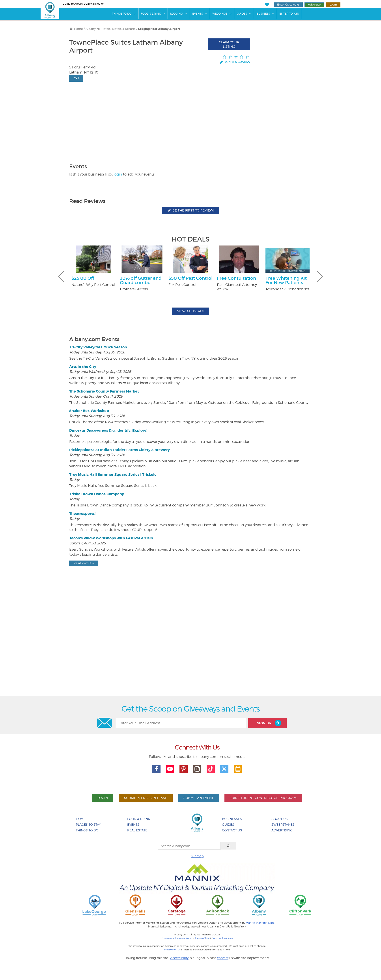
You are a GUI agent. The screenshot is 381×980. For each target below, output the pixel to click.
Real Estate (137, 830)
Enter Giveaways (288, 4)
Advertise (314, 4)
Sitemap (197, 856)
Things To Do (121, 13)
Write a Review (237, 62)
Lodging (176, 13)
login (118, 174)
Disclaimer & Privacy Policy (177, 938)
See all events (82, 563)
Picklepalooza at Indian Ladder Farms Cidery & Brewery (119, 450)
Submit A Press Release (145, 798)
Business (263, 13)
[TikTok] (211, 769)
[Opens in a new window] (94, 905)
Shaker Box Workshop (89, 410)
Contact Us (232, 830)
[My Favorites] (267, 4)
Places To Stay (88, 824)
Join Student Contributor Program (263, 798)
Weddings (219, 13)
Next (320, 276)
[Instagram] (197, 769)
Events (197, 13)
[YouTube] (170, 769)
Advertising (282, 830)
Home (78, 28)
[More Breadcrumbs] (71, 28)
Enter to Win (289, 13)
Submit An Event (198, 798)
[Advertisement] (190, 642)
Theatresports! (82, 513)
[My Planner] (238, 769)
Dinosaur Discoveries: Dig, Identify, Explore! (108, 430)
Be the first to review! (193, 210)
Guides (242, 13)
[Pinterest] (183, 769)
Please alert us (172, 949)
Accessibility (179, 958)
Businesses (232, 819)
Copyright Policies (222, 938)
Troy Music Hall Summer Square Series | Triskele (113, 474)
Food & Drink (151, 13)
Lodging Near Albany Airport (159, 29)
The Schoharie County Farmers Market (104, 391)
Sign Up (265, 723)
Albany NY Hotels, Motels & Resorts (110, 28)
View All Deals (190, 311)
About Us (279, 819)
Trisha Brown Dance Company (96, 494)
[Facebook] (156, 769)
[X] (224, 769)
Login (333, 4)
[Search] (228, 846)
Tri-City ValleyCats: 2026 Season (98, 347)
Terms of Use (202, 938)
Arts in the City (82, 366)
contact (222, 958)
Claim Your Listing (229, 44)
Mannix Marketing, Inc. (260, 922)
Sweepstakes (282, 824)
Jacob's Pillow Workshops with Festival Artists (111, 538)
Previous (61, 276)
